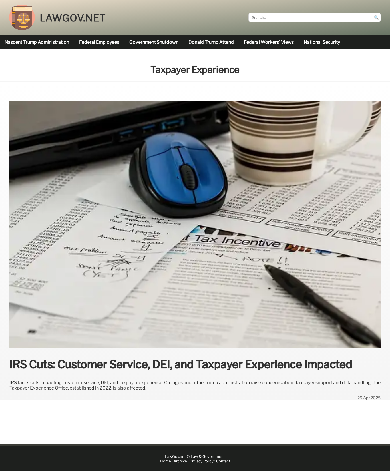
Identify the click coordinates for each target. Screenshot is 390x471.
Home (165, 461)
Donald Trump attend (211, 42)
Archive (180, 461)
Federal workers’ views (269, 42)
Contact (223, 461)
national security (322, 42)
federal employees (99, 42)
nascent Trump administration (37, 42)
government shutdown (153, 42)
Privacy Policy (202, 461)
